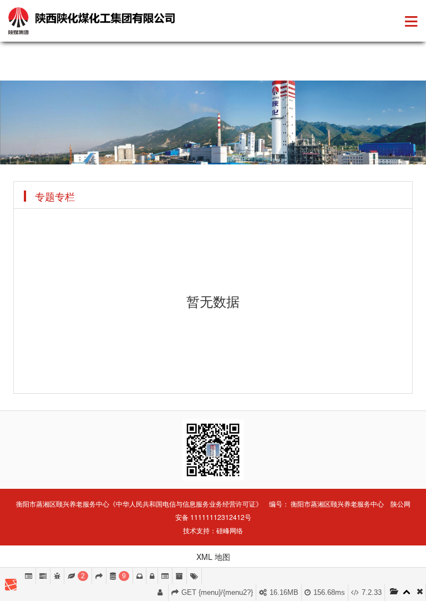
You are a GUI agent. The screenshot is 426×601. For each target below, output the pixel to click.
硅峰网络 (229, 530)
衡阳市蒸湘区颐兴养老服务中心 (337, 503)
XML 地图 (213, 556)
